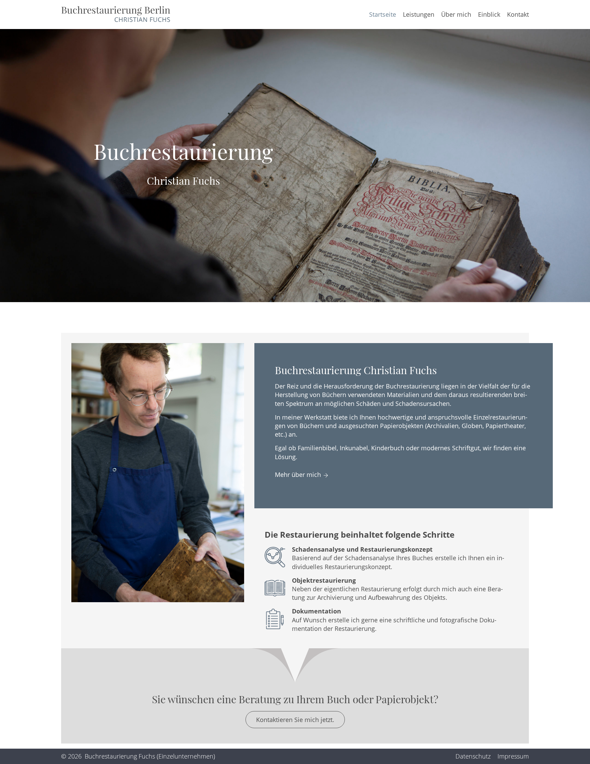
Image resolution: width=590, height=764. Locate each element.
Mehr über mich (298, 474)
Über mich (456, 14)
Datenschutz (473, 756)
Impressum (513, 756)
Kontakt (518, 14)
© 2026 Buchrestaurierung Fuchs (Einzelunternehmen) (138, 756)
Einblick (489, 14)
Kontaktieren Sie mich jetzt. (295, 720)
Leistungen (418, 14)
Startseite (382, 14)
